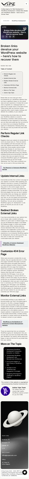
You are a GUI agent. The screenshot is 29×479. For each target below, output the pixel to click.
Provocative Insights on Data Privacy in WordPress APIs (14, 363)
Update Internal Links (10, 78)
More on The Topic (9, 90)
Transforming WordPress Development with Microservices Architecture (14, 357)
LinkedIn (4, 445)
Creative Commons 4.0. (20, 384)
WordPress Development (8, 11)
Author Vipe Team (9, 93)
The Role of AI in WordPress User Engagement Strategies (13, 369)
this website (14, 382)
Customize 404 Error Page (11, 85)
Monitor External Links (10, 87)
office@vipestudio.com (9, 455)
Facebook (5, 439)
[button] (26, 3)
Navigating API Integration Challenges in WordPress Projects (14, 375)
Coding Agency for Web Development (12, 9)
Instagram (5, 442)
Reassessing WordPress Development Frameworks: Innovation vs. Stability (14, 351)
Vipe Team (22, 388)
